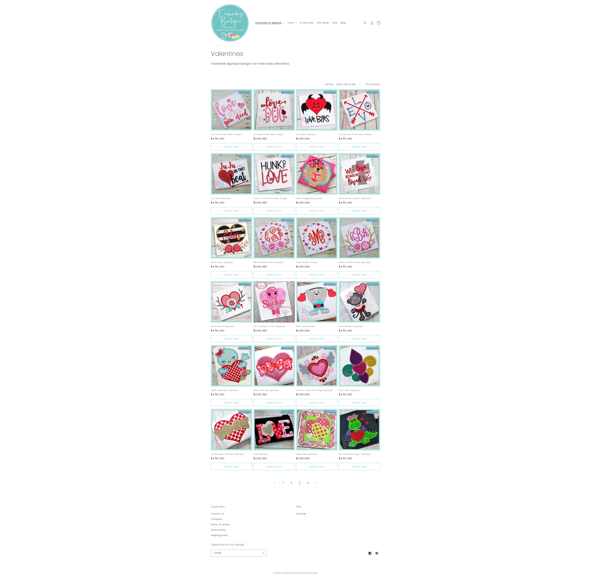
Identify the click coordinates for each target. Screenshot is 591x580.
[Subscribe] (262, 553)
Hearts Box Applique (306, 454)
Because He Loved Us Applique (355, 198)
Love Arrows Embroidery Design (355, 134)
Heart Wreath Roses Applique (268, 262)
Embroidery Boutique (290, 573)
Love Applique (260, 454)
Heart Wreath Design (307, 262)
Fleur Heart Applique (349, 390)
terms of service (220, 524)
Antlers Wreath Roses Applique (354, 262)
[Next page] (316, 482)
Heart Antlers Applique (222, 326)
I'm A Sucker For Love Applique (269, 326)
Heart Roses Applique (222, 262)
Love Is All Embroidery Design (226, 134)
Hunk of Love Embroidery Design (270, 198)
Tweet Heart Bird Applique (224, 390)
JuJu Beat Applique (221, 198)
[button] (270, 23)
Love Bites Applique (306, 134)
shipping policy (219, 535)
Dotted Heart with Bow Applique (227, 454)
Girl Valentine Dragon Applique (355, 454)
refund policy (218, 529)
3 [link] (299, 482)
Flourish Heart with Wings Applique (314, 390)
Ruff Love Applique (305, 326)
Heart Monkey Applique (351, 326)
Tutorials (301, 513)
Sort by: (329, 84)
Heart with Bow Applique (266, 390)
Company (216, 519)
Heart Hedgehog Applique (309, 198)
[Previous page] (274, 482)
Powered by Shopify (309, 573)
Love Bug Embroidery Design (268, 134)
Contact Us (217, 513)
